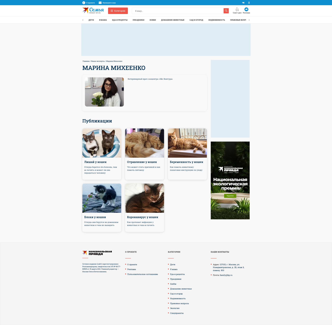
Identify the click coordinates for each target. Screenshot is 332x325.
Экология (174, 308)
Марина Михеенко (114, 61)
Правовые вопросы (240, 20)
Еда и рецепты (119, 20)
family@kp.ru (226, 275)
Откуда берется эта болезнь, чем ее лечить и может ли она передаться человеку (100, 170)
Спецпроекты (177, 313)
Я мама (103, 20)
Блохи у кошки (95, 217)
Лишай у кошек (95, 162)
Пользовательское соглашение (142, 274)
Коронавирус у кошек (142, 217)
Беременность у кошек (186, 162)
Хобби (153, 20)
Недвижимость (216, 20)
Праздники (138, 20)
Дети (91, 20)
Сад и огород (196, 20)
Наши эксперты (98, 61)
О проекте (132, 264)
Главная (86, 61)
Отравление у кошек (142, 162)
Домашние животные (172, 20)
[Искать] (226, 10)
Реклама (131, 269)
